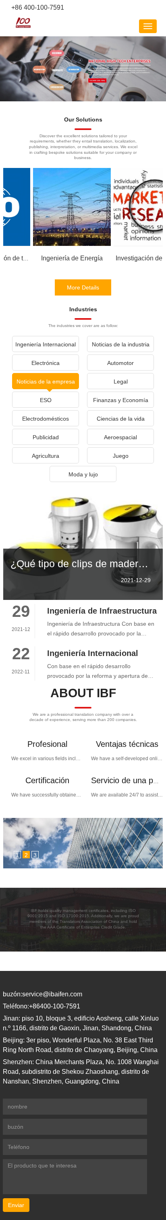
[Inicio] (23, 22)
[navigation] (148, 26)
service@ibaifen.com (52, 994)
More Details (83, 287)
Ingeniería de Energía (72, 258)
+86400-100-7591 (54, 1006)
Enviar (16, 1205)
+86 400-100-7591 (37, 7)
